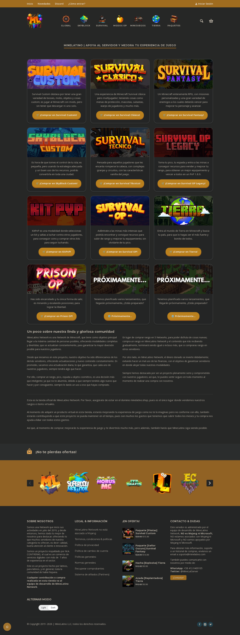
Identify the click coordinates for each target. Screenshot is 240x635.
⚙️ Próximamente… (120, 316)
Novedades (44, 3)
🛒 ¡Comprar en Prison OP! (56, 316)
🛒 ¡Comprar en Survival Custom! (56, 115)
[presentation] (30, 483)
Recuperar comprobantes (89, 568)
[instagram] (205, 624)
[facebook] (199, 624)
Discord (59, 3)
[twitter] (210, 624)
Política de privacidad (87, 545)
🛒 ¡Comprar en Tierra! (183, 251)
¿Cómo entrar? (76, 3)
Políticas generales (85, 556)
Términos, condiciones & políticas (93, 539)
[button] (201, 21)
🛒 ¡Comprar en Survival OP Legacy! (183, 183)
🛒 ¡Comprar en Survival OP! (120, 251)
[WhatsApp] (7, 627)
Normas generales (85, 562)
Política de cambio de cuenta (91, 550)
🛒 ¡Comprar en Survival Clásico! (120, 115)
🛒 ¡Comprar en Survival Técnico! (120, 183)
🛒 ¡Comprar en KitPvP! (56, 251)
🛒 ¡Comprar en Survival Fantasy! (183, 115)
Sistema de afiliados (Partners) (92, 574)
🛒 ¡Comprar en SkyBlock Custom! (56, 183)
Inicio (30, 3)
